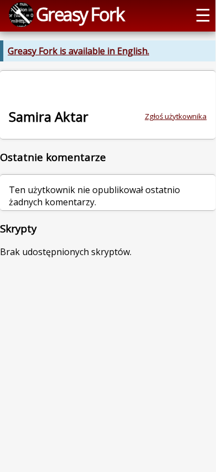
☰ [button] (203, 14)
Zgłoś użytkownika (176, 116)
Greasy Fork (80, 14)
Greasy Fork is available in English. (78, 51)
